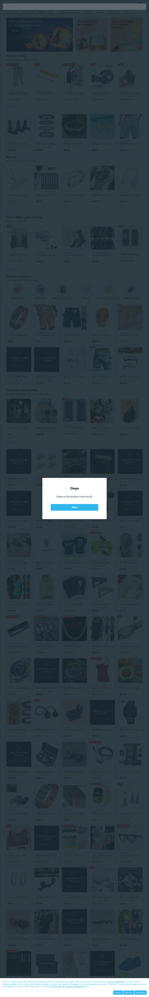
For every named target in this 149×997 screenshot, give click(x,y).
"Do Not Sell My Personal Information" (68, 986)
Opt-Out (129, 992)
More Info (140, 992)
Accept (118, 992)
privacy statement (117, 981)
